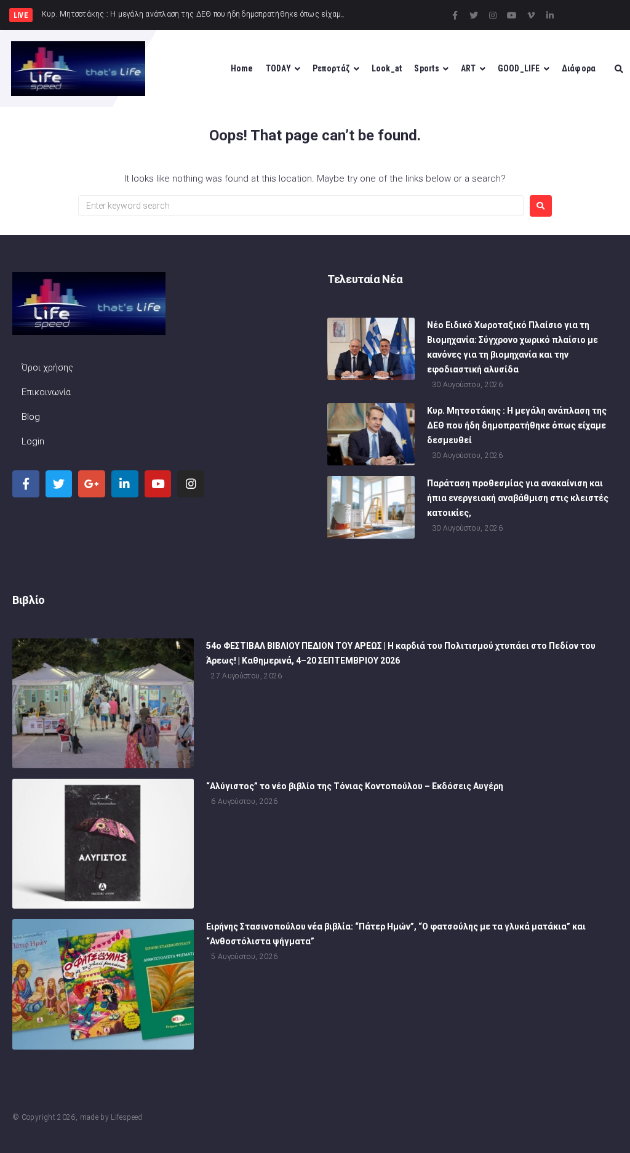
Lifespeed (126, 1117)
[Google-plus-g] (91, 483)
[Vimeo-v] (531, 15)
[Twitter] (473, 15)
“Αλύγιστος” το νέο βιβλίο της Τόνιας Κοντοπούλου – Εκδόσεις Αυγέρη (354, 786)
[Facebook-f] (454, 15)
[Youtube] (512, 15)
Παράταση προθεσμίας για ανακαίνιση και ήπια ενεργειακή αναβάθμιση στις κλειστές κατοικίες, (517, 498)
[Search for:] (301, 205)
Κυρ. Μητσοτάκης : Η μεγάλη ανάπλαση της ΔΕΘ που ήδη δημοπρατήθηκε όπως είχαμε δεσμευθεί (517, 425)
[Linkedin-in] (550, 15)
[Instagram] (492, 15)
